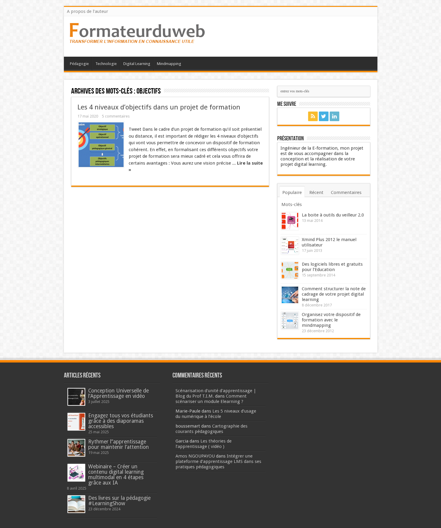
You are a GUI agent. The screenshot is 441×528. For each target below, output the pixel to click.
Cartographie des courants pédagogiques (212, 428)
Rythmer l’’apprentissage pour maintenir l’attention (118, 444)
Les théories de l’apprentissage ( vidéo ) (204, 443)
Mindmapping (169, 63)
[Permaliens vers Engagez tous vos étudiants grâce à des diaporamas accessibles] (76, 421)
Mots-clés (291, 204)
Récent (316, 192)
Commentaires (346, 192)
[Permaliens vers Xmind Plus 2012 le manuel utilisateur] (290, 245)
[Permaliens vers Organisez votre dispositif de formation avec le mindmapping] (290, 320)
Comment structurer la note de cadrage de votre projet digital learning (334, 294)
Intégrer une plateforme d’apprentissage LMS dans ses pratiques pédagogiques (218, 461)
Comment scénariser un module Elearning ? (211, 398)
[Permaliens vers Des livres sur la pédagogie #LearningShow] (76, 504)
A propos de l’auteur (87, 11)
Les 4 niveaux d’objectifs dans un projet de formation (158, 107)
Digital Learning (136, 63)
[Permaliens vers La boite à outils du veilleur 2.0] (290, 221)
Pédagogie (79, 63)
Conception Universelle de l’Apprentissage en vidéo (118, 393)
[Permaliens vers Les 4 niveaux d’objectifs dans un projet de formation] (101, 144)
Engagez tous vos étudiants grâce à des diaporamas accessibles (120, 421)
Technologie (106, 63)
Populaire (292, 192)
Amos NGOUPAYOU (195, 456)
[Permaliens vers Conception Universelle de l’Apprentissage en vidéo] (76, 397)
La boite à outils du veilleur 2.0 (333, 215)
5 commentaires (116, 116)
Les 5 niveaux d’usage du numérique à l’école (216, 413)
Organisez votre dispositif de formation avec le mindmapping (331, 320)
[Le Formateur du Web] (137, 41)
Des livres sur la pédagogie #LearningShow (119, 500)
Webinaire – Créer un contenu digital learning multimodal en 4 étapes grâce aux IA (116, 475)
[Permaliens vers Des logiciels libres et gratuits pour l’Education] (290, 270)
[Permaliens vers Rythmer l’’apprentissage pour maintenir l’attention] (76, 448)
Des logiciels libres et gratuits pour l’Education (332, 266)
